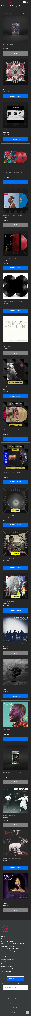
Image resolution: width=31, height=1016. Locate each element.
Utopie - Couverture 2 (8, 601)
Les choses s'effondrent (9, 815)
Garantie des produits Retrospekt (10, 948)
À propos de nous (6, 936)
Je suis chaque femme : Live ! (10, 901)
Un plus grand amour (8, 729)
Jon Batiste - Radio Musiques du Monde (13, 215)
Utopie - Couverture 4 (8, 515)
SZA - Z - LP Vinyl (7, 87)
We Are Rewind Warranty (8, 950)
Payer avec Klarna (6, 971)
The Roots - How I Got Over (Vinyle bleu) (13, 644)
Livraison (3, 961)
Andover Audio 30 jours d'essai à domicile (12, 943)
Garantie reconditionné (7, 941)
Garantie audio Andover (7, 946)
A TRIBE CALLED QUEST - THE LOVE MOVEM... (14, 344)
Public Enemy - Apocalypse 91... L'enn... (12, 772)
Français (14, 1007)
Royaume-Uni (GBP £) (14, 998)
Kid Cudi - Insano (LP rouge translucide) (13, 172)
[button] (2, 2)
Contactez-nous (5, 938)
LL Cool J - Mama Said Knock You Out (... (13, 858)
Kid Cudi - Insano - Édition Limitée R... (12, 258)
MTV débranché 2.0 (7, 387)
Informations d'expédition (8, 956)
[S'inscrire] (27, 987)
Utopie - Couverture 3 (8, 558)
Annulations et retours (7, 966)
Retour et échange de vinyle (9, 968)
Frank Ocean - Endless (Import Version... (13, 129)
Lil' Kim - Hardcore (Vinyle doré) (11, 429)
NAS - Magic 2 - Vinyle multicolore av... (12, 472)
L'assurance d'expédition (8, 959)
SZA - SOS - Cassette (8, 44)
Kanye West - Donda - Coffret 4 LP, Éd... (13, 301)
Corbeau (5, 686)
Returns (3, 964)
